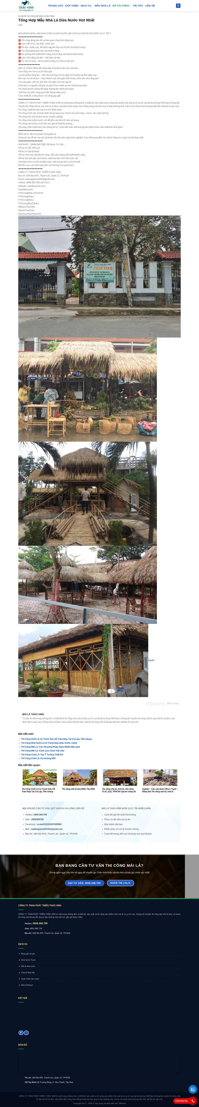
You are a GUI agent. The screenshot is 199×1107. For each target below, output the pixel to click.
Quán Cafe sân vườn (30, 979)
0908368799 (37, 819)
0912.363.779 (36, 928)
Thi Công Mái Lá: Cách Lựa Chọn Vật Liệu (42, 751)
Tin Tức (138, 5)
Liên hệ (150, 5)
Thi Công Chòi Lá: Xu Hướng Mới (38, 758)
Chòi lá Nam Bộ (28, 972)
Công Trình (49, 16)
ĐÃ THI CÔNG (120, 5)
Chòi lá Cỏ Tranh (28, 960)
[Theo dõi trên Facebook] (21, 1033)
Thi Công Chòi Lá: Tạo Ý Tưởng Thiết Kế (42, 754)
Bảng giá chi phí (28, 954)
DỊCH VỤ (86, 5)
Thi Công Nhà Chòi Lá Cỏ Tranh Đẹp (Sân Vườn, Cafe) (49, 743)
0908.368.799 (40, 923)
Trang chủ (55, 5)
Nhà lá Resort (27, 985)
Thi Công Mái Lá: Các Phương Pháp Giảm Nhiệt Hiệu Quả (50, 747)
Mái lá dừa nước (28, 966)
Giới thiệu (72, 5)
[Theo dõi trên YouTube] (26, 1033)
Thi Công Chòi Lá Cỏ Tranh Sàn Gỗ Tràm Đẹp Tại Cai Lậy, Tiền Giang (56, 739)
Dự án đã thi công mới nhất (30, 16)
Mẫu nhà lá (103, 5)
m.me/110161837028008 (49, 824)
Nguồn (151, 660)
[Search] (178, 6)
